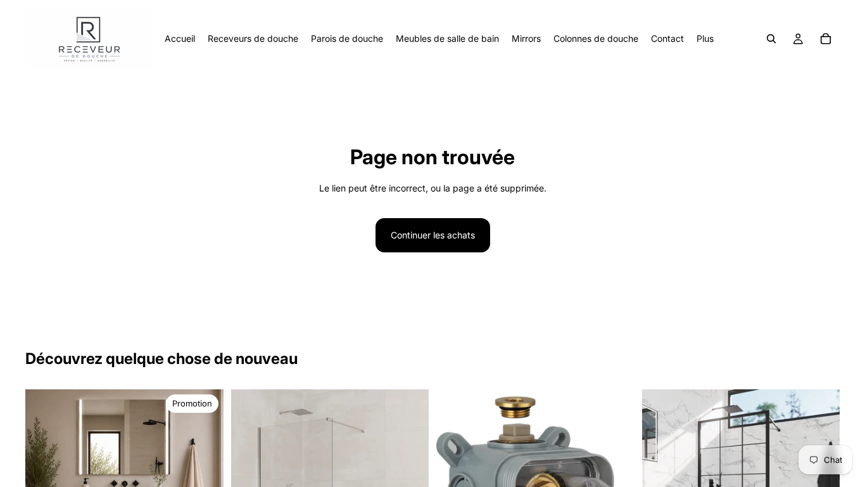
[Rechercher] (771, 39)
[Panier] (826, 39)
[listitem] (705, 38)
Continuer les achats (433, 235)
